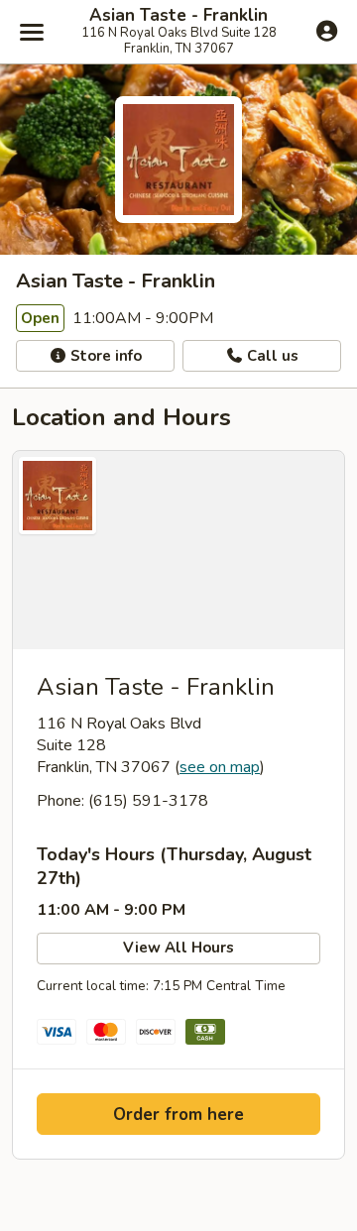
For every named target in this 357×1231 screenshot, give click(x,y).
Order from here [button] (178, 1114)
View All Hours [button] (178, 947)
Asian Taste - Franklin (178, 16)
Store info (104, 356)
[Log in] (326, 31)
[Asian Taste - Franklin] (178, 550)
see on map (219, 767)
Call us (270, 356)
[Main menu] (31, 31)
